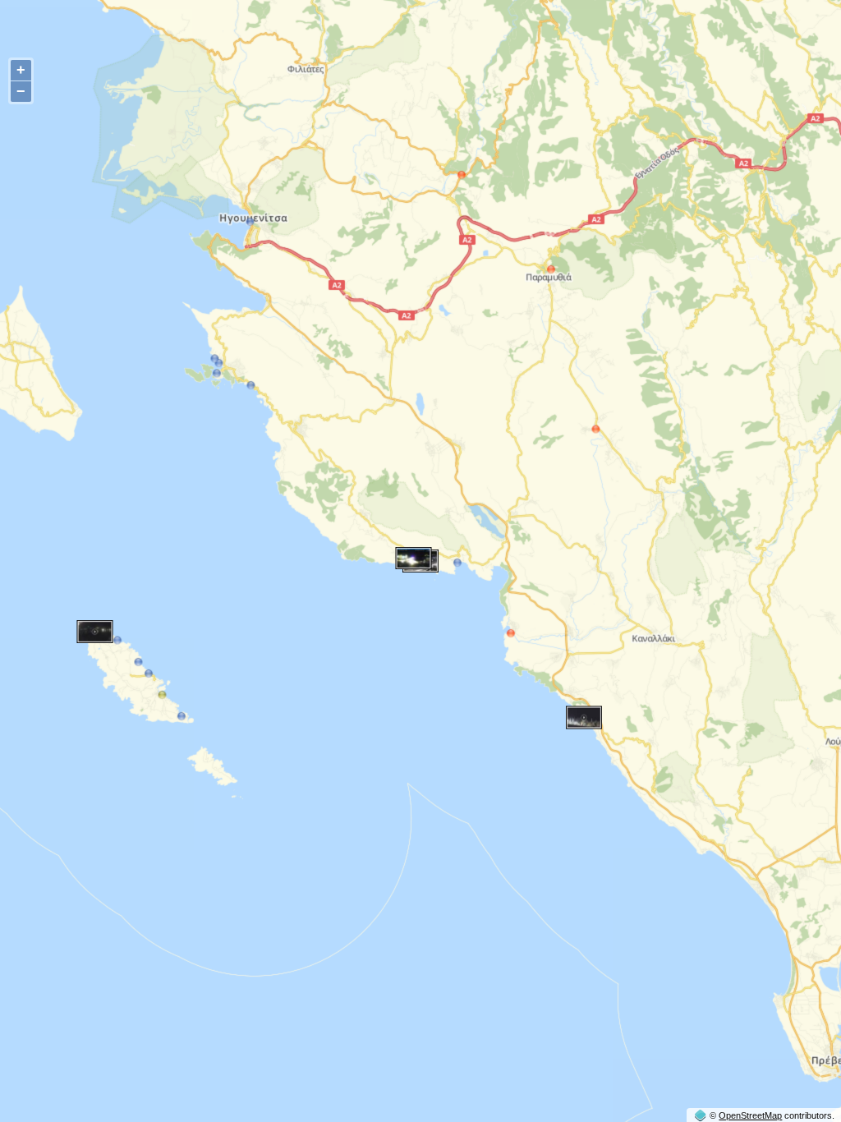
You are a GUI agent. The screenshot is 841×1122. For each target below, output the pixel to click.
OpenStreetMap (750, 1115)
